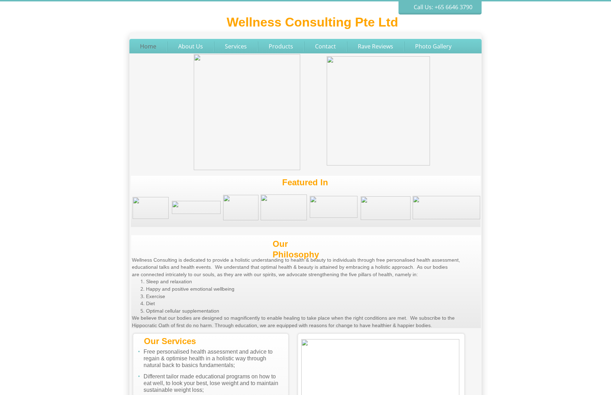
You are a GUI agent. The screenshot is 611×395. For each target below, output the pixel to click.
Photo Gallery (433, 46)
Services (236, 46)
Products (281, 46)
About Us (190, 46)
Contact (325, 46)
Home (148, 46)
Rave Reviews (375, 46)
